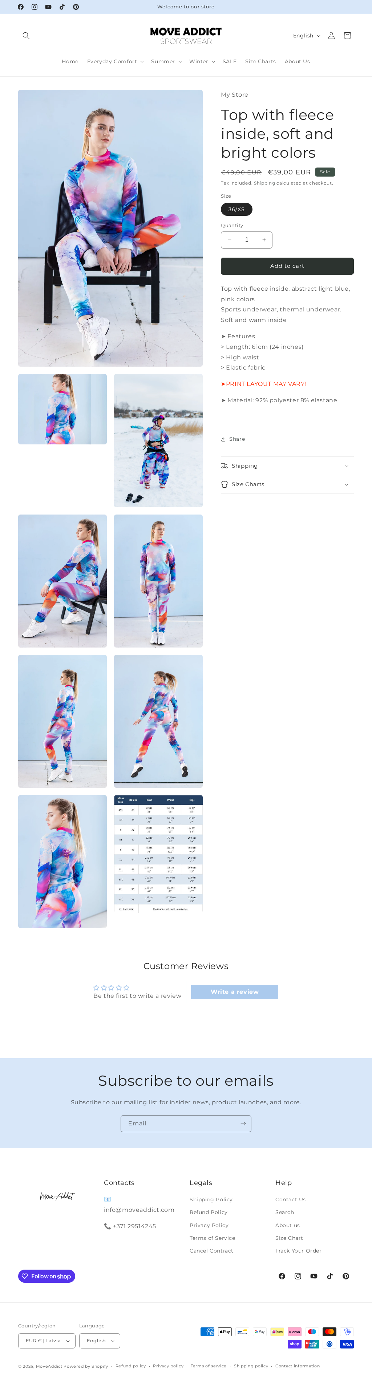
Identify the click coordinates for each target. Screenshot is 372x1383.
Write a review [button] (235, 991)
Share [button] (237, 439)
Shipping (264, 183)
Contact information (297, 1365)
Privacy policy (168, 1365)
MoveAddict (49, 1366)
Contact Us (290, 1199)
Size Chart (289, 1238)
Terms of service (209, 1365)
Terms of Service (212, 1238)
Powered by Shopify (86, 1366)
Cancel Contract (212, 1250)
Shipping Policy (211, 1199)
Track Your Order (298, 1250)
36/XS (237, 209)
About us (287, 1225)
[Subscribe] (243, 1123)
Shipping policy (251, 1365)
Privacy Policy (209, 1225)
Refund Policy (209, 1212)
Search (284, 1212)
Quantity (232, 225)
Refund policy (131, 1365)
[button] (26, 36)
